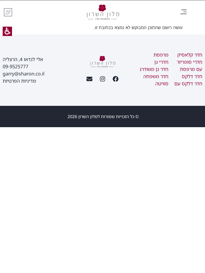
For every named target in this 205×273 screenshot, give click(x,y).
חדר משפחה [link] (155, 76)
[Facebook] (115, 79)
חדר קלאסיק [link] (189, 54)
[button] (183, 12)
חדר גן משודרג (154, 69)
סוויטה (161, 83)
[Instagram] (102, 79)
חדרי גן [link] (161, 62)
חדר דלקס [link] (192, 76)
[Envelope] (89, 79)
